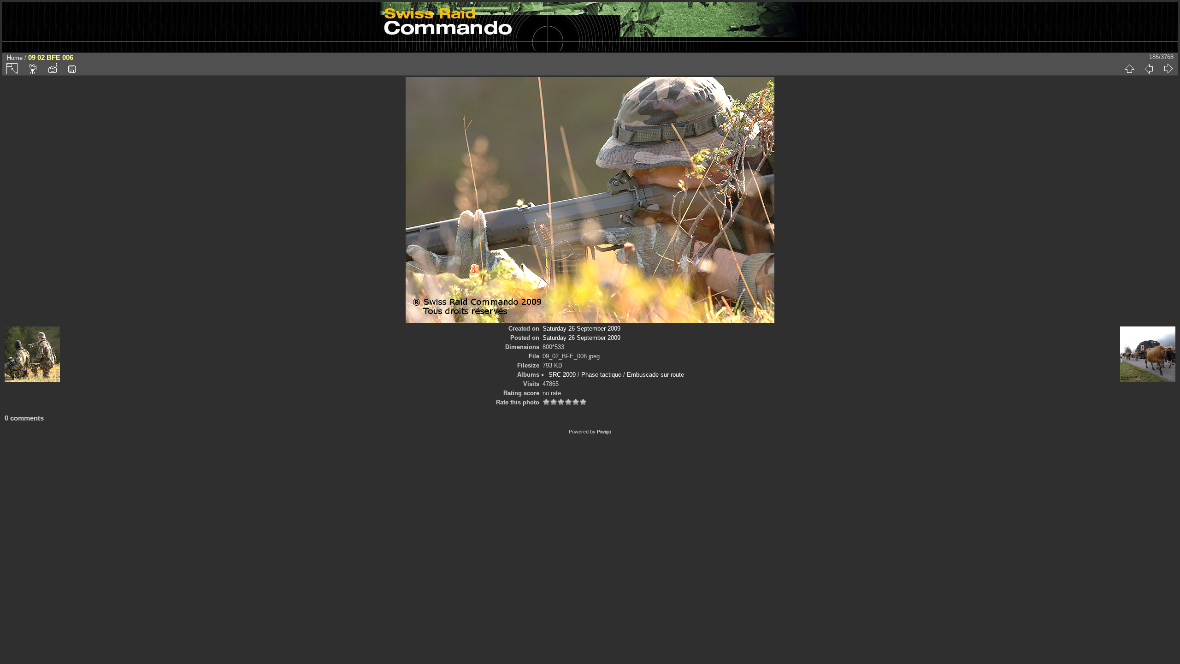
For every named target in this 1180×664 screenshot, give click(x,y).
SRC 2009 (562, 374)
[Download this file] (72, 69)
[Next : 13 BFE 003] (1168, 69)
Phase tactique (601, 374)
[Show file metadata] (52, 69)
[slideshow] (33, 69)
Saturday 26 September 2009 (581, 328)
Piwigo (604, 431)
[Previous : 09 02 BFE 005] (1148, 69)
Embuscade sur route (655, 374)
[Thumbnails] (1129, 69)
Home (15, 57)
